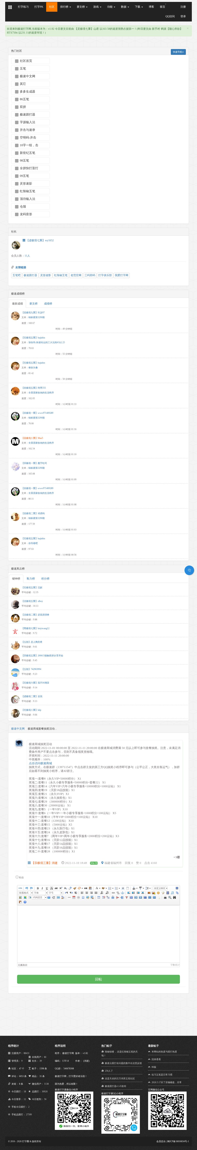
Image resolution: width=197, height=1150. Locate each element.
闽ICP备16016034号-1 (178, 1141)
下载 (138, 6)
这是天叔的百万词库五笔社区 (120, 1078)
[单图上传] (149, 893)
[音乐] (172, 893)
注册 (183, 6)
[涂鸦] (163, 893)
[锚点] (122, 893)
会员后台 (161, 1141)
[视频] (167, 893)
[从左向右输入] (66, 893)
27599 (29, 1114)
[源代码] (20, 888)
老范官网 (76, 275)
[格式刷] (74, 888)
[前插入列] (122, 897)
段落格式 (23, 892)
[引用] (86, 888)
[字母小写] (107, 893)
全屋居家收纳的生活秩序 (41, 392)
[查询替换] (174, 897)
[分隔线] (69, 897)
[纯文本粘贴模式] (90, 888)
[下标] (65, 888)
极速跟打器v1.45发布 (115, 1086)
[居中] (142, 893)
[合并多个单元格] (131, 897)
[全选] (123, 888)
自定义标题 (159, 888)
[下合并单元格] (140, 897)
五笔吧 (17, 275)
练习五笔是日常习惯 (162, 1074)
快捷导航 (177, 52)
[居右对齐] (91, 893)
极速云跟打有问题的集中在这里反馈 (123, 1063)
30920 (45, 1091)
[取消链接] (118, 893)
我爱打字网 (121, 275)
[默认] (129, 893)
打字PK (38, 6)
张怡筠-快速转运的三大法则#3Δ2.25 (46, 342)
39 (40, 1061)
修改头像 (33, 367)
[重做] (31, 888)
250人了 (109, 1071)
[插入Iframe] (29, 897)
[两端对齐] (96, 893)
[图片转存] (92, 897)
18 (25, 1091)
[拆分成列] (154, 897)
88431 (26, 1053)
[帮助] (25, 902)
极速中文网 (18, 728)
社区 (51, 6)
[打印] (165, 897)
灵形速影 (45, 275)
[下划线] (47, 888)
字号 (51, 892)
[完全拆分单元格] (145, 897)
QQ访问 (170, 16)
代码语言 (37, 897)
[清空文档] (127, 888)
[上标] (61, 888)
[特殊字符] (83, 897)
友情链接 (20, 267)
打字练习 (23, 6)
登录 (183, 16)
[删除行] (117, 897)
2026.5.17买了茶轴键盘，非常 (167, 1082)
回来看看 (156, 1059)
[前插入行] (112, 897)
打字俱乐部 (105, 275)
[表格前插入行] (108, 897)
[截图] (87, 897)
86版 (154, 1067)
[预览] (170, 897)
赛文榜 (81, 6)
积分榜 (45, 578)
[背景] (63, 897)
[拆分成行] (149, 897)
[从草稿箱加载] (20, 902)
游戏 (96, 6)
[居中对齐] (86, 893)
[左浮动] (133, 893)
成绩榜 (48, 303)
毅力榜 (31, 578)
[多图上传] (153, 893)
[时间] (78, 897)
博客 (151, 6)
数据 (124, 6)
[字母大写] (102, 893)
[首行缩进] (76, 893)
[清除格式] (70, 888)
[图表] (159, 897)
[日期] (74, 897)
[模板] (58, 897)
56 (45, 1099)
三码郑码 (89, 275)
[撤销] (26, 888)
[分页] (53, 897)
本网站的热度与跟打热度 (164, 1051)
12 (25, 1099)
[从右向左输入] (71, 893)
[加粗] (37, 888)
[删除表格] (103, 897)
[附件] (177, 893)
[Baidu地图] (20, 897)
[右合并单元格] (136, 897)
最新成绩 (17, 303)
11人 (27, 255)
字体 (36, 892)
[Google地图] (25, 897)
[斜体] (42, 888)
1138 (46, 1084)
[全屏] (177, 888)
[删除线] (56, 888)
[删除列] (126, 897)
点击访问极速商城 (40, 763)
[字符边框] (51, 888)
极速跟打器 (30, 275)
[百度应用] (49, 897)
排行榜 (64, 6)
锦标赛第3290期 (36, 317)
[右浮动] (138, 893)
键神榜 (16, 578)
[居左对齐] (82, 893)
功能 (110, 6)
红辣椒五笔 (61, 275)
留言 (162, 6)
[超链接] (113, 893)
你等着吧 (33, 543)
